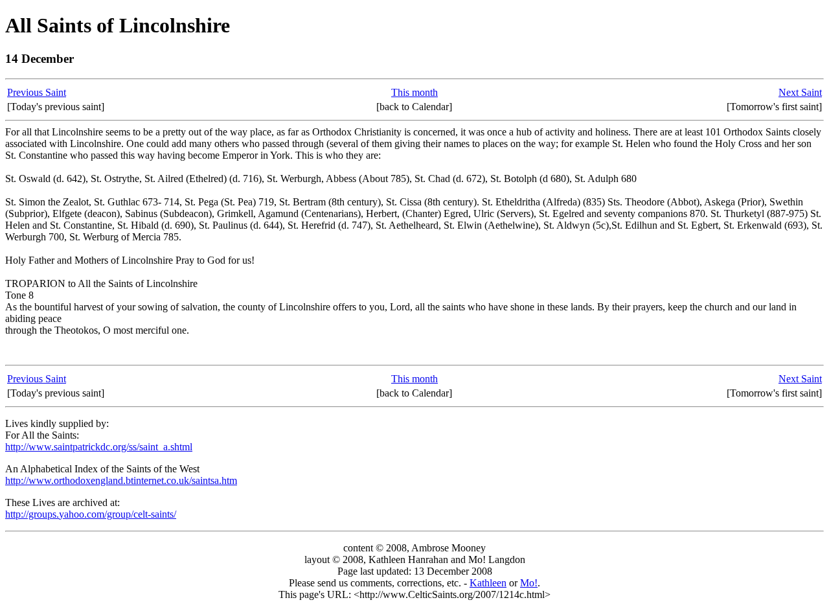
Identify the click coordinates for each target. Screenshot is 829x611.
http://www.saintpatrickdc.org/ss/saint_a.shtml (98, 446)
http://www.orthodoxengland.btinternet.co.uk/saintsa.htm (121, 480)
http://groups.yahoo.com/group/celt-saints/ (90, 514)
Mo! (529, 582)
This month (414, 92)
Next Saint (800, 92)
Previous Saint (36, 92)
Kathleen (488, 582)
